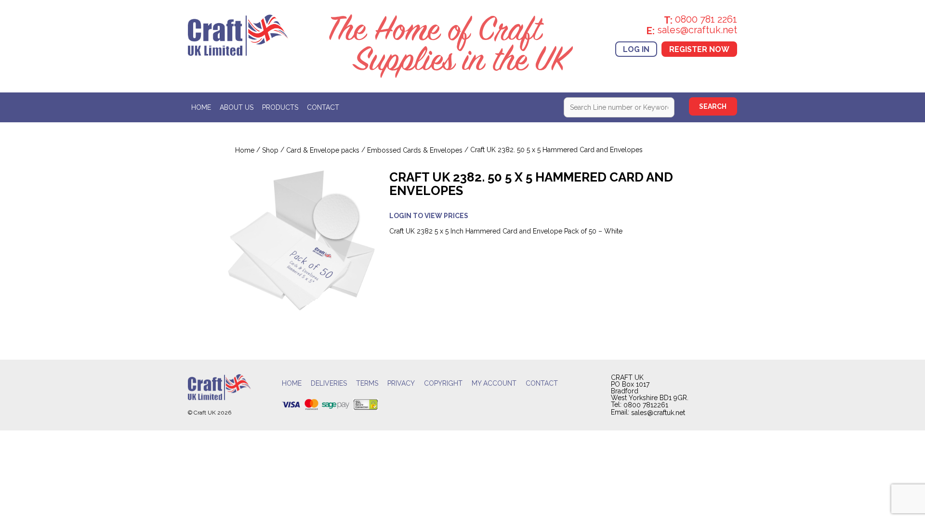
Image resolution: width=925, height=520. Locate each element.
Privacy (401, 383)
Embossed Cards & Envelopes (414, 150)
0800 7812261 (645, 405)
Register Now (699, 48)
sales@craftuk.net (658, 412)
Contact (323, 108)
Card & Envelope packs (322, 150)
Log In (636, 48)
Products (280, 108)
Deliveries (329, 383)
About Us (236, 108)
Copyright (443, 383)
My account (494, 383)
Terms (367, 383)
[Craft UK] (238, 34)
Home (201, 108)
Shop (270, 150)
